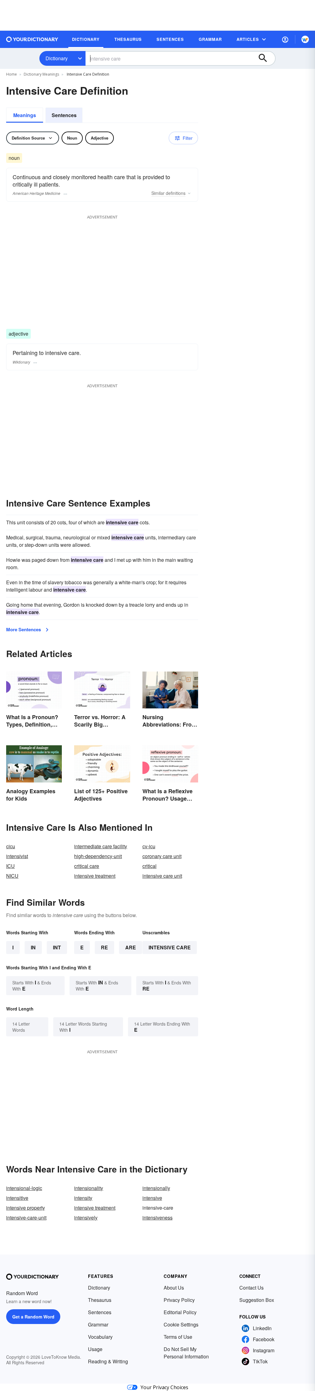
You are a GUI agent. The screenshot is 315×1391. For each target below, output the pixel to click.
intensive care (170, 947)
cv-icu (148, 846)
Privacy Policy (179, 1299)
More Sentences (23, 629)
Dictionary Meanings (41, 74)
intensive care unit (162, 875)
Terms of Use (178, 1336)
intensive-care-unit (26, 1217)
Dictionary (57, 58)
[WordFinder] (305, 39)
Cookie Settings (181, 1324)
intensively (86, 1217)
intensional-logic (24, 1188)
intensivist (17, 856)
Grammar (98, 1324)
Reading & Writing (108, 1361)
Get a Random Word (33, 1317)
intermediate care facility (100, 846)
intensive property (25, 1207)
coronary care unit (161, 856)
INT (57, 947)
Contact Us (251, 1287)
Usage (95, 1349)
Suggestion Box (256, 1299)
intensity (83, 1197)
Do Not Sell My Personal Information (186, 1353)
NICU (12, 875)
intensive (152, 1197)
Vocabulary (100, 1336)
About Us (174, 1287)
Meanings (24, 115)
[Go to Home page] (32, 39)
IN (33, 947)
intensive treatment (94, 875)
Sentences (64, 115)
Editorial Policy (180, 1312)
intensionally (156, 1188)
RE (104, 947)
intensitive (17, 1197)
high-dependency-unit (98, 856)
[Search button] (266, 58)
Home (11, 74)
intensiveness (157, 1217)
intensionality (88, 1188)
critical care (86, 865)
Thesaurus (99, 1299)
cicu (10, 846)
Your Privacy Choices (164, 1387)
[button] (285, 39)
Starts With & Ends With (31, 985)
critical (149, 865)
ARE (130, 947)
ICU (10, 865)
